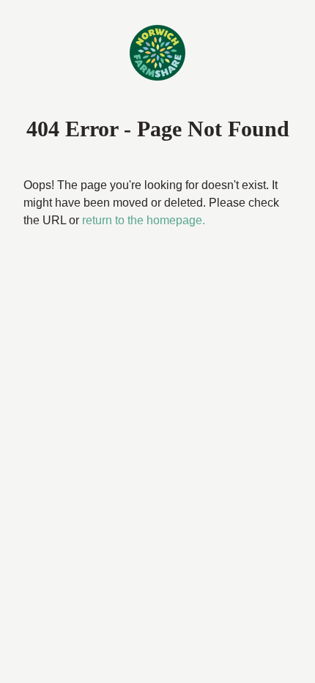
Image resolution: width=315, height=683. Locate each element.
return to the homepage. (91, 238)
